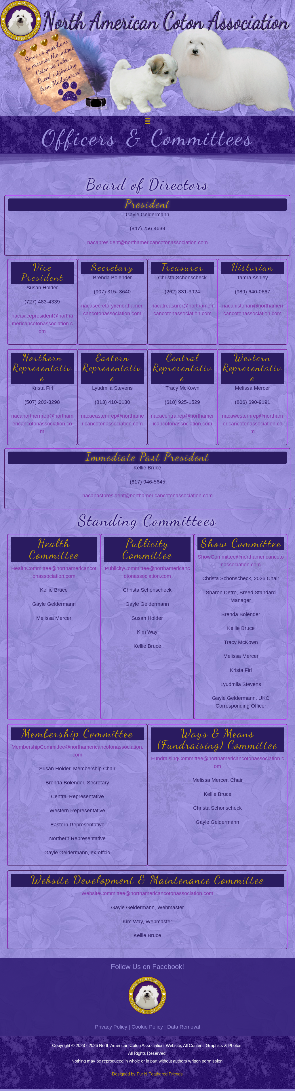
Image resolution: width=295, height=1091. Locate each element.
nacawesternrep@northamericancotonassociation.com (252, 423)
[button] (147, 121)
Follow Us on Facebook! (147, 966)
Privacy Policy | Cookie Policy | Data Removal (147, 1027)
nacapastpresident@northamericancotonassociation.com (147, 495)
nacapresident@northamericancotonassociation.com (147, 242)
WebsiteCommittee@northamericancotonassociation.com (147, 893)
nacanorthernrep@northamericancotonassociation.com (42, 423)
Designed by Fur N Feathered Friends (147, 1073)
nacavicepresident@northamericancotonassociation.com (42, 323)
